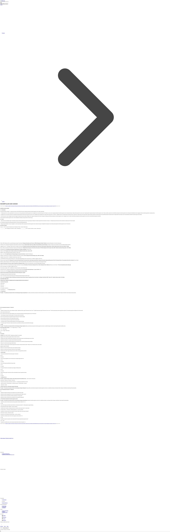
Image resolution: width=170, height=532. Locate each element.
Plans (7, 526)
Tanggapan (4, 507)
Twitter (4, 518)
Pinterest (4, 520)
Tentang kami (4, 499)
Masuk (1, 4)
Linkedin (4, 515)
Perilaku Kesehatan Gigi (5, 453)
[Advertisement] (3, 18)
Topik (5, 526)
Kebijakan (3, 511)
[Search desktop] (1, 2)
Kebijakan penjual (4, 512)
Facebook (4, 517)
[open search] (1, 3)
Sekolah (1, 526)
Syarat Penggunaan (5, 510)
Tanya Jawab (4, 506)
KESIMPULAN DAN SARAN (8, 454)
